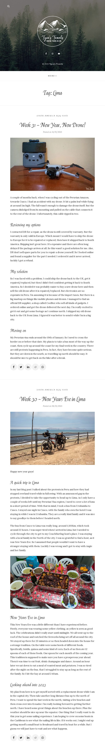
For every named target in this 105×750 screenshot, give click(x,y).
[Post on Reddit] (35, 367)
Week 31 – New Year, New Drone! (52, 125)
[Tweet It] (21, 367)
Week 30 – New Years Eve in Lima (52, 399)
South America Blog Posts (52, 116)
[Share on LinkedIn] (28, 367)
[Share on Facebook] (13, 367)
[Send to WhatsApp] (42, 367)
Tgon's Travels (56, 64)
